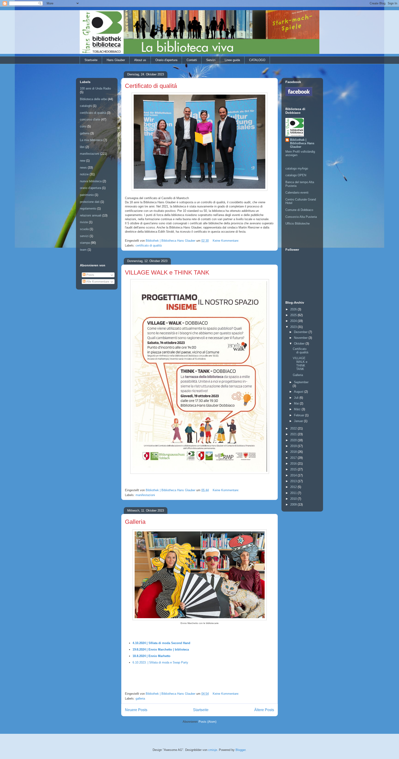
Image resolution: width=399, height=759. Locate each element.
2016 (294, 463)
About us (140, 60)
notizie (84, 174)
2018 (294, 452)
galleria (140, 698)
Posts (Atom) (207, 721)
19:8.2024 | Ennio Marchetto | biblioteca (161, 649)
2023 (294, 327)
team (83, 249)
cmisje (212, 750)
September (301, 382)
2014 (294, 475)
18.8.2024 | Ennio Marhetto (151, 656)
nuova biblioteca (91, 181)
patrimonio (87, 195)
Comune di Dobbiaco (299, 210)
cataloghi (86, 106)
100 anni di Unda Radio (95, 88)
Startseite (91, 60)
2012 (294, 487)
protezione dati (90, 202)
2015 (294, 469)
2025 (294, 315)
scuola (84, 229)
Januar (299, 421)
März (298, 409)
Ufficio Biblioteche (297, 223)
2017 (294, 458)
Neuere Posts (136, 710)
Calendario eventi (296, 192)
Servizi (210, 60)
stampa (85, 242)
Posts (89, 275)
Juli (296, 397)
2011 (294, 493)
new (82, 160)
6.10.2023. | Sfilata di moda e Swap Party (160, 662)
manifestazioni (145, 495)
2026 (294, 309)
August (299, 391)
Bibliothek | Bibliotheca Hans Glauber (302, 143)
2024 (294, 321)
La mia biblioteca (91, 140)
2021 (294, 434)
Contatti (192, 60)
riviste (84, 222)
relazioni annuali (90, 215)
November (301, 337)
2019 (294, 446)
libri (82, 147)
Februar (299, 415)
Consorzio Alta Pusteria (301, 217)
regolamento (88, 208)
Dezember (301, 332)
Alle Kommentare (97, 281)
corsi (83, 126)
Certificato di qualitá (151, 85)
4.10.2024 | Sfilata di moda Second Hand (161, 643)
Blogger (240, 750)
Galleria (135, 521)
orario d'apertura (90, 188)
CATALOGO (257, 60)
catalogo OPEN (295, 175)
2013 (294, 481)
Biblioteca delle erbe (93, 99)
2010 (294, 498)
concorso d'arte (90, 119)
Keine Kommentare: (226, 240)
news (83, 167)
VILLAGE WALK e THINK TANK (167, 272)
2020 (294, 440)
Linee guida (232, 60)
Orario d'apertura (166, 60)
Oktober (299, 343)
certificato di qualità (149, 245)
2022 (294, 428)
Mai (297, 403)
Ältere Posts (264, 710)
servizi (84, 236)
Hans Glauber (116, 60)
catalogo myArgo (296, 168)
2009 (294, 504)
